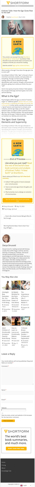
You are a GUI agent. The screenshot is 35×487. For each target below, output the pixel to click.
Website (4, 408)
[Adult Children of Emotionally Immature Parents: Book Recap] (6, 317)
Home (3, 462)
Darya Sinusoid (14, 17)
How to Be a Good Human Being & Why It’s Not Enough (17, 217)
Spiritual (14, 209)
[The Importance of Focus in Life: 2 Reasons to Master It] (25, 281)
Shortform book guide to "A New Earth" (16, 58)
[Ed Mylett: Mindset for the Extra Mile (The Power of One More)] (16, 281)
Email (4, 400)
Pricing (4, 465)
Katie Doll (26, 305)
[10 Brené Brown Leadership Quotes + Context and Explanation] (25, 317)
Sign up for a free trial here (21, 65)
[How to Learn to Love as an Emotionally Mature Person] (16, 317)
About (3, 468)
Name (4, 390)
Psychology (7, 209)
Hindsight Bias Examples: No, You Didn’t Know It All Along (6, 297)
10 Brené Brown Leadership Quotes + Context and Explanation (25, 333)
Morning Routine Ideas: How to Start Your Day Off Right (16, 227)
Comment (5, 366)
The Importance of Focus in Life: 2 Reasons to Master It (25, 297)
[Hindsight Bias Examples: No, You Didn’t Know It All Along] (6, 281)
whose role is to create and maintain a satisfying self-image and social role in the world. (17, 103)
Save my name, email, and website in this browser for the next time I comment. (17, 416)
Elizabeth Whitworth (15, 306)
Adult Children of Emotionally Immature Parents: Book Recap (6, 333)
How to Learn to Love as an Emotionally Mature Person (16, 333)
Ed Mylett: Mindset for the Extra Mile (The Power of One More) (15, 297)
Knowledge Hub (6, 471)
